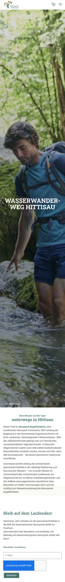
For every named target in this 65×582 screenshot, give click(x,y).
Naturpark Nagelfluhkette (32, 426)
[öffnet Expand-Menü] (60, 4)
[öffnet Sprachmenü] (53, 4)
